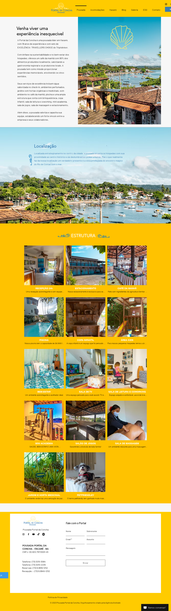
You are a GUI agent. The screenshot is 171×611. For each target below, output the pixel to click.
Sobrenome (92, 531)
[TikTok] (38, 534)
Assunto (90, 539)
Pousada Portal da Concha (36, 529)
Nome (68, 531)
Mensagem (70, 548)
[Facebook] (28, 534)
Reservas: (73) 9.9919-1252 (35, 567)
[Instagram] (166, 4)
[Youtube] (33, 534)
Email (68, 539)
